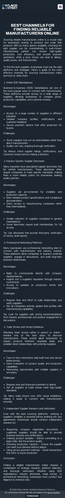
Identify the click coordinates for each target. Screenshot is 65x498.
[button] (60, 6)
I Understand (32, 496)
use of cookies (53, 492)
